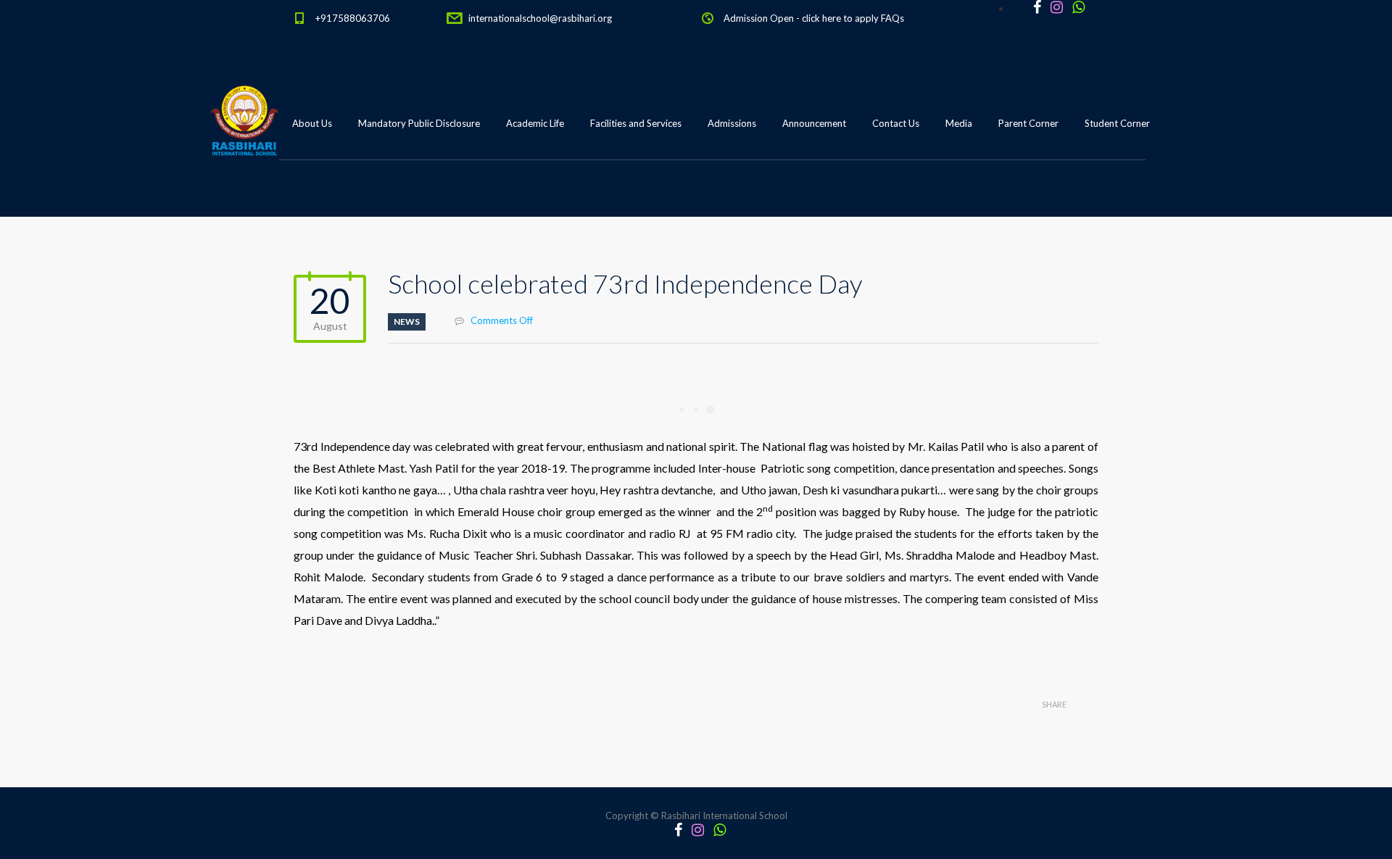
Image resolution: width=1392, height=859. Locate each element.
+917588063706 (352, 18)
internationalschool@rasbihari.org (540, 18)
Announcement (814, 123)
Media (958, 123)
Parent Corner (1028, 123)
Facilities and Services (636, 123)
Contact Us (895, 123)
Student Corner (1117, 123)
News (407, 321)
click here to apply (840, 18)
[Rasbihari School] (311, 196)
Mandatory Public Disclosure (419, 123)
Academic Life (535, 123)
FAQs (892, 18)
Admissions (732, 123)
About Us (312, 123)
